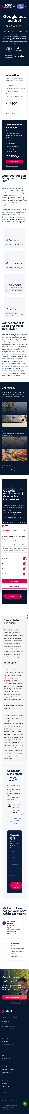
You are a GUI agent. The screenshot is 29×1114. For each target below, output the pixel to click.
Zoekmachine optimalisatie (9, 1066)
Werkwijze (4, 1083)
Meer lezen (5, 936)
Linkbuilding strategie (7, 1052)
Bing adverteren (6, 1072)
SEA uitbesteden (6, 1058)
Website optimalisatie (7, 1050)
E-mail (13, 858)
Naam (13, 851)
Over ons (4, 1078)
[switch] (25, 563)
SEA (3, 1055)
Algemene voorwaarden (7, 1107)
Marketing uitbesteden (8, 1044)
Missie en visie (5, 1080)
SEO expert (5, 1041)
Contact (4, 1095)
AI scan (21, 6)
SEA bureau (5, 1064)
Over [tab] (24, 530)
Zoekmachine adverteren (8, 1069)
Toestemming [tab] (6, 530)
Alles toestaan (14, 581)
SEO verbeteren (6, 1038)
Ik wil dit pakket (14, 109)
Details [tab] (15, 530)
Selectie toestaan (14, 586)
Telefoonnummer (16, 864)
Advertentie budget (15, 874)
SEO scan (4, 1036)
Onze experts (5, 1086)
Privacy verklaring (6, 1109)
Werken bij (4, 1092)
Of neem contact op (12, 113)
